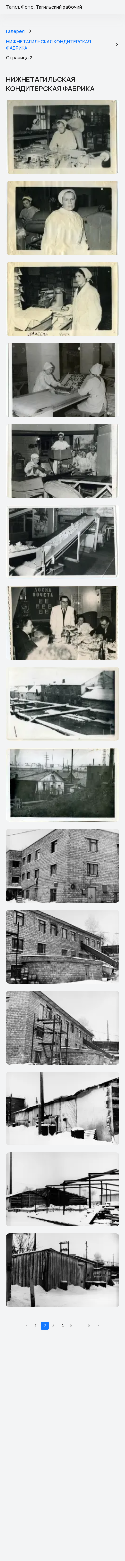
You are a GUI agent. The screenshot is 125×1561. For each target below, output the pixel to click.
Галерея (15, 31)
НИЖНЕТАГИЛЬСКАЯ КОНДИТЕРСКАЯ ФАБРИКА (48, 44)
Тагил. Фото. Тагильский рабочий (44, 7)
